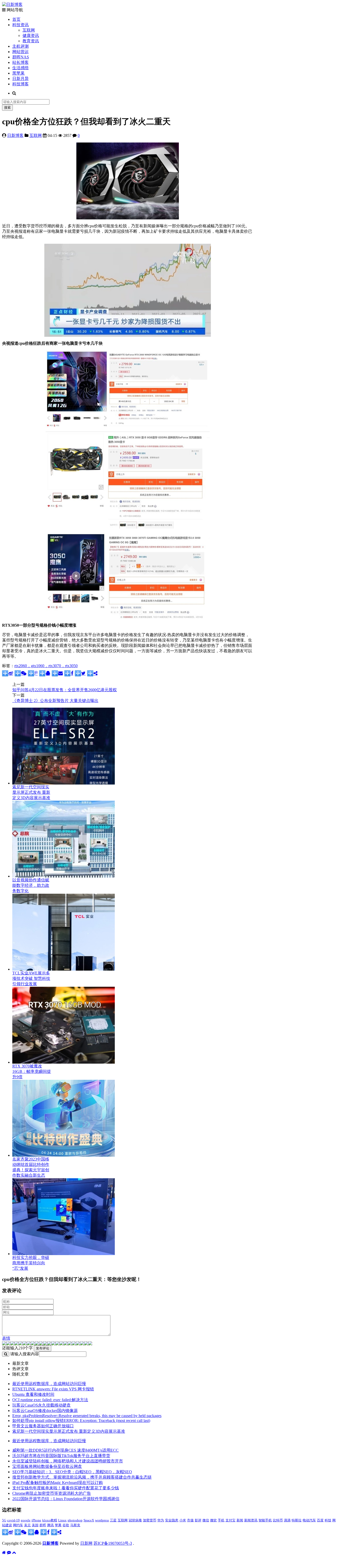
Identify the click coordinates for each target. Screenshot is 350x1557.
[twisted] (49, 1344)
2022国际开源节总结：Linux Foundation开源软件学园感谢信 (65, 1499)
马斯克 (75, 1525)
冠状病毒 (135, 1520)
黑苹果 (18, 73)
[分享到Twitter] (80, 673)
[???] (33, 1344)
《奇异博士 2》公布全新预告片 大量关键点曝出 (55, 700)
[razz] (8, 1344)
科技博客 (20, 84)
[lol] (41, 1344)
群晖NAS (20, 57)
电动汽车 (309, 1520)
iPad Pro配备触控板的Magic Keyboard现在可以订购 (57, 1482)
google (25, 1520)
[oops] (20, 1344)
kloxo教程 (49, 1520)
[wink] (57, 1344)
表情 (6, 1338)
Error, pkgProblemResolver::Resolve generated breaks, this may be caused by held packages (86, 1415)
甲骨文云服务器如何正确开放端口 (43, 1426)
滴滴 (287, 1520)
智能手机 (265, 1520)
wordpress (102, 1520)
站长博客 (20, 62)
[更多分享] (92, 673)
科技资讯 (20, 25)
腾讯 (50, 1525)
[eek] (29, 1344)
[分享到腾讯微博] (33, 673)
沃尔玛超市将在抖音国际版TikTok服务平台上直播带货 (61, 1455)
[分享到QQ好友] (44, 673)
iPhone (36, 1520)
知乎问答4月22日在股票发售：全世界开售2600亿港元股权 (64, 690)
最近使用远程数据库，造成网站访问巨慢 (49, 1383)
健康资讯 (31, 35)
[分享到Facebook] (68, 673)
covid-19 (13, 1520)
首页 (16, 19)
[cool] (37, 1344)
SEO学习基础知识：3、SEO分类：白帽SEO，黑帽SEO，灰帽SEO (72, 1472)
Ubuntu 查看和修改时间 (33, 1394)
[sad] (12, 1344)
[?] (78, 1344)
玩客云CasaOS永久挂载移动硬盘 (41, 1405)
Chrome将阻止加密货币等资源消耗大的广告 (51, 1493)
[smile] (16, 1344)
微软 (213, 1520)
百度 (320, 1520)
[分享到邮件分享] (57, 673)
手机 (221, 1520)
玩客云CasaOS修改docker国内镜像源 (45, 1410)
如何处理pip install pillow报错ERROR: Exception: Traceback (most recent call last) (81, 1420)
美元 (27, 1525)
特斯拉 (297, 1520)
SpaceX (89, 1520)
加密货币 (149, 1520)
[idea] (61, 1344)
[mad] (45, 1344)
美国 (35, 1525)
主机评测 (20, 46)
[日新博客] (12, 4)
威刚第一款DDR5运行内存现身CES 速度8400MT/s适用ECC (65, 1450)
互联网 (29, 30)
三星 (113, 1520)
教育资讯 (31, 41)
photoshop (75, 1520)
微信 (205, 1520)
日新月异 (20, 78)
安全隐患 (171, 1520)
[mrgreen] (4, 1344)
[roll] (53, 1344)
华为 (160, 1520)
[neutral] (70, 1344)
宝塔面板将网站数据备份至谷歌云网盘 (47, 1466)
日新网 (86, 1543)
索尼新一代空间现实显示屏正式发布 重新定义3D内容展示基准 (68, 1431)
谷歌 (66, 1525)
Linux (62, 1520)
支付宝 (230, 1520)
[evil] (82, 1344)
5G (4, 1520)
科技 (328, 1520)
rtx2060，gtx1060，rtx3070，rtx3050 (46, 666)
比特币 (278, 1520)
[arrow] (66, 1344)
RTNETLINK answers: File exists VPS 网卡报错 (53, 1389)
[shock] (86, 1344)
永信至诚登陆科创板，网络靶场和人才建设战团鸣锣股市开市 (67, 1461)
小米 (182, 1520)
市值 (190, 1520)
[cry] (74, 1344)
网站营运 (20, 51)
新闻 (239, 1520)
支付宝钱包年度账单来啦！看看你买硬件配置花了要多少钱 (65, 1488)
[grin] (25, 1344)
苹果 (58, 1525)
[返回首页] (4, 1552)
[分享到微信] (20, 673)
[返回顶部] (14, 1552)
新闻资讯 (251, 1520)
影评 (198, 1520)
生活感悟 (20, 68)
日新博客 (15, 135)
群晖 (42, 1525)
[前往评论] (9, 1552)
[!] (90, 1344)
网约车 (18, 1525)
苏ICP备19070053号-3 (113, 1543)
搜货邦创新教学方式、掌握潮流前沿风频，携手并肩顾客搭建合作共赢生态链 (82, 1477)
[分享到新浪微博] (7, 673)
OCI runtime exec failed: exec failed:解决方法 (50, 1400)
